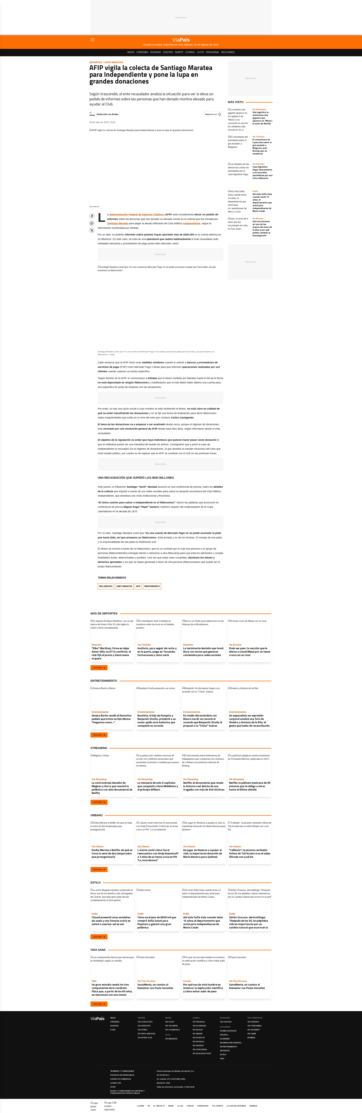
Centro (168, 52)
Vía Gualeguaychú (202, 1053)
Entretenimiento (228, 1047)
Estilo (223, 1055)
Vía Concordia (200, 1050)
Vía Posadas (199, 1022)
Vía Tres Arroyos (146, 1034)
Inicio (130, 52)
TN (148, 1106)
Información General (231, 1043)
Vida (222, 1059)
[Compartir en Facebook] (91, 216)
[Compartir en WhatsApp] (91, 223)
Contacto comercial (120, 1079)
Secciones (228, 52)
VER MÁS (97, 668)
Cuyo (200, 52)
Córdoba (142, 52)
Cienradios (202, 1106)
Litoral (190, 52)
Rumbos (251, 1038)
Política (224, 1035)
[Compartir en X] (91, 230)
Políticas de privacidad (122, 1075)
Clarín (140, 1106)
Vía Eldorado (199, 1026)
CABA (113, 1030)
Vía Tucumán (171, 1026)
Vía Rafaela (198, 1042)
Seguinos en (211, 114)
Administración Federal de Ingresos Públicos (136, 214)
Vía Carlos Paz (145, 1022)
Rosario (155, 52)
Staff (113, 1087)
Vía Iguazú (198, 1030)
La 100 (180, 1106)
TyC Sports (217, 1106)
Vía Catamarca (172, 1030)
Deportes (95, 62)
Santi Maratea (113, 62)
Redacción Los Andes (107, 114)
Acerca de (115, 1083)
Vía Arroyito (144, 1026)
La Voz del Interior (236, 1106)
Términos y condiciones (122, 1071)
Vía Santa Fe (199, 1038)
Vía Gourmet (253, 1030)
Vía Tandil (142, 1030)
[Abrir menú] (116, 40)
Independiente (152, 586)
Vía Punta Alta (145, 1038)
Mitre (171, 1106)
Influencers (105, 586)
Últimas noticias (228, 1031)
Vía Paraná (198, 1046)
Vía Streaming (254, 1026)
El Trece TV (159, 1106)
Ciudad (190, 1106)
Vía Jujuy (169, 1022)
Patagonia (212, 52)
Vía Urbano (253, 1022)
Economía (225, 1039)
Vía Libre (251, 1034)
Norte (179, 52)
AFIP (138, 586)
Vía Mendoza (171, 1039)
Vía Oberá (197, 1034)
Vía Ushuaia (226, 1022)
